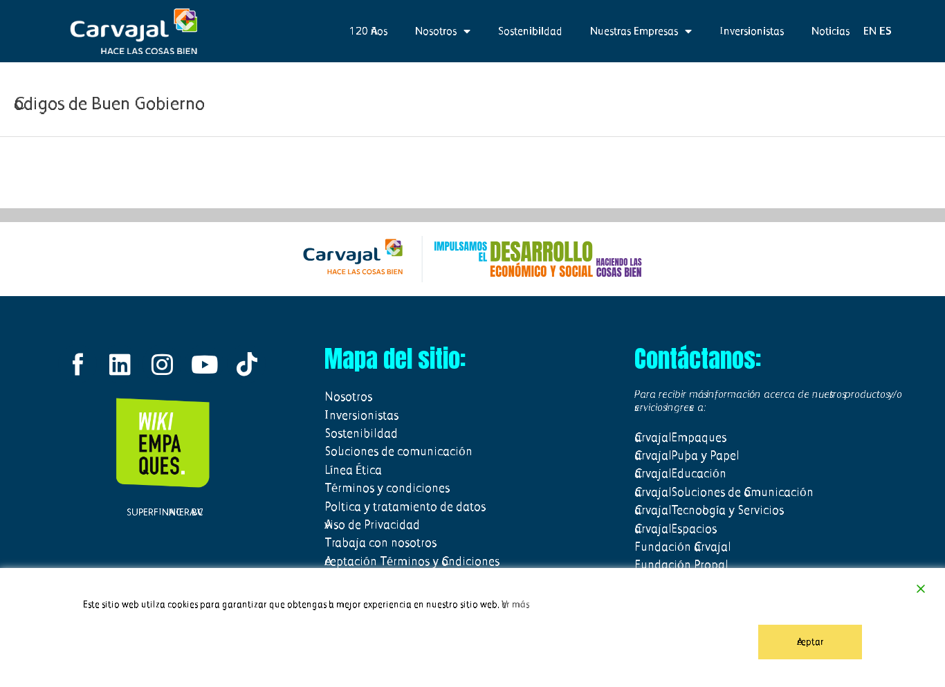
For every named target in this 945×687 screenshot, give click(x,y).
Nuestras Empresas (634, 30)
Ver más (515, 604)
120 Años (368, 30)
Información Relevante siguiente (868, 171)
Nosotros (436, 30)
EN (870, 30)
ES (885, 30)
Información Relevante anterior (73, 171)
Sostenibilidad (530, 30)
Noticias (830, 30)
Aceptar (810, 642)
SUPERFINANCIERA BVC (162, 512)
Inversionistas (751, 30)
